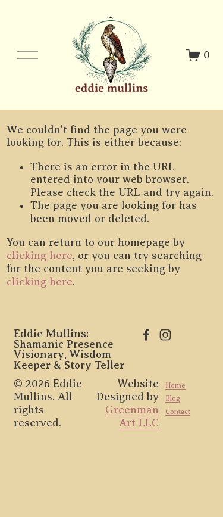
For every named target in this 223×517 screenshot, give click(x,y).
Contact (177, 411)
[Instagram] (165, 335)
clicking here (40, 255)
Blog (172, 398)
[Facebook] (146, 335)
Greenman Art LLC (132, 416)
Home (175, 385)
